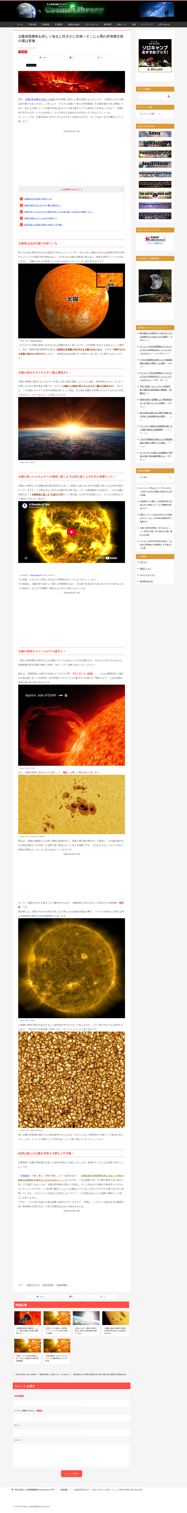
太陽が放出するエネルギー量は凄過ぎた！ (43, 205)
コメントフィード (147, 575)
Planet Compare (36, 341)
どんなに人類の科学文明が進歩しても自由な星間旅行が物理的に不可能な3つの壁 (156, 544)
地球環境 (107, 24)
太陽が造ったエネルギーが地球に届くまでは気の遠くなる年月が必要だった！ (58, 212)
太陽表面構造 (62, 1285)
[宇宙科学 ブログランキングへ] (155, 239)
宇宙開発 (58, 24)
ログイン (143, 562)
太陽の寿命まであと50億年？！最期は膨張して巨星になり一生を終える (42, 1374)
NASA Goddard (35, 575)
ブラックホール (91, 24)
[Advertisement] (72, 152)
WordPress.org (146, 581)
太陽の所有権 (48, 1285)
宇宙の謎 (32, 24)
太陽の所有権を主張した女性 (39, 99)
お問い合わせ (164, 24)
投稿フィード (145, 568)
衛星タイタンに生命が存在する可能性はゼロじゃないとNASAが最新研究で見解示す (156, 518)
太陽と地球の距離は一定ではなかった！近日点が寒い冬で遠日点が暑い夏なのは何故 (156, 531)
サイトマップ (147, 24)
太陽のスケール (33, 1285)
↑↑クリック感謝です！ (155, 243)
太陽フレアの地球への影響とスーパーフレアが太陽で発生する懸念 (57, 1330)
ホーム (20, 24)
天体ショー (121, 24)
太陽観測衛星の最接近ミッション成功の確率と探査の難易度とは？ (27, 1330)
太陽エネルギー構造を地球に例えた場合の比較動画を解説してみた (86, 1330)
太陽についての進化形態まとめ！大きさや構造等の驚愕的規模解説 (27, 1358)
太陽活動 (22, 52)
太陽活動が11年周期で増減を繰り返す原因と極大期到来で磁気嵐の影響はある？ (101, 1374)
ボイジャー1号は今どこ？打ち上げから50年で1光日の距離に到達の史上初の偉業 (156, 491)
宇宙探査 (45, 24)
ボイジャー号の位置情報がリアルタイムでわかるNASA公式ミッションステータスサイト (156, 349)
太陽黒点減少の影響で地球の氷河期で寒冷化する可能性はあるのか (115, 1330)
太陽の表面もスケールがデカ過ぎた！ (41, 218)
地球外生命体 (73, 24)
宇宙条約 (24, 1175)
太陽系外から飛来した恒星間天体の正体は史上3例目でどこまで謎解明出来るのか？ (156, 504)
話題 (134, 24)
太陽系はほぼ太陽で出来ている (38, 199)
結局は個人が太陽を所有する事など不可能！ (44, 225)
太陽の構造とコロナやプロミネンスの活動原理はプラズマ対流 (57, 1358)
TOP (34, 1490)
